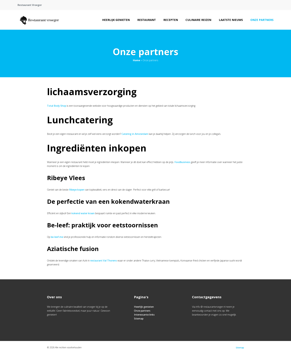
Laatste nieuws (231, 20)
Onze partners (261, 20)
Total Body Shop (56, 105)
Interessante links (144, 314)
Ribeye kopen (76, 189)
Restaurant (146, 20)
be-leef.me (57, 237)
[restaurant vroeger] (39, 20)
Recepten (170, 20)
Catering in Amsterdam (135, 134)
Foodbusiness (182, 162)
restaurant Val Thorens (103, 260)
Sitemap (138, 318)
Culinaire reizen (198, 20)
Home (136, 60)
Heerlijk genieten (116, 20)
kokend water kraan (83, 213)
